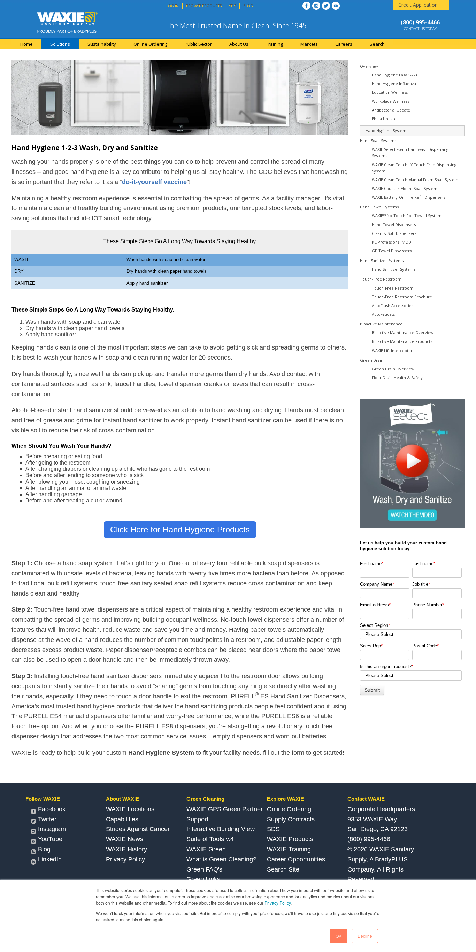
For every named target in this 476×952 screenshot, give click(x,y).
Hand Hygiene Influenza (394, 83)
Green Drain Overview (393, 368)
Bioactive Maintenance (381, 324)
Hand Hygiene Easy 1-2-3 (394, 74)
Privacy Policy (277, 903)
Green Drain (371, 360)
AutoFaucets (383, 314)
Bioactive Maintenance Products (402, 341)
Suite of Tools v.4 (210, 839)
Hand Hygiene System (386, 130)
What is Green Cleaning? (221, 859)
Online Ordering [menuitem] (150, 44)
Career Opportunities (296, 859)
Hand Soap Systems (378, 140)
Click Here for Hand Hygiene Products (180, 529)
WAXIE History (126, 849)
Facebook (52, 809)
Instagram (52, 829)
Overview (369, 66)
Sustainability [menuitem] (101, 44)
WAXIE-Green (206, 849)
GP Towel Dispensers (392, 250)
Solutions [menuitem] (60, 44)
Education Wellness (390, 92)
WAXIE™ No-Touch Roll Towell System (407, 215)
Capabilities (122, 819)
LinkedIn (50, 859)
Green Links (203, 879)
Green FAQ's (204, 869)
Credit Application (418, 4)
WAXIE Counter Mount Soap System (404, 188)
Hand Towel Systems (379, 206)
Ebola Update (384, 118)
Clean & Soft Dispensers (394, 233)
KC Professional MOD (391, 242)
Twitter (47, 819)
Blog (44, 849)
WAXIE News (124, 839)
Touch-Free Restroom (380, 279)
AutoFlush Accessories (392, 305)
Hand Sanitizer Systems (382, 260)
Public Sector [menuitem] (198, 44)
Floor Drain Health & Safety (397, 377)
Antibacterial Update (391, 110)
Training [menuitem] (274, 44)
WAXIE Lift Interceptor (392, 350)
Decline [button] (365, 936)
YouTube (50, 839)
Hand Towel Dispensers (394, 224)
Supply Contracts (291, 819)
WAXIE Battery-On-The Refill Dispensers (408, 197)
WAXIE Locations (130, 809)
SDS (273, 829)
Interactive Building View (220, 829)
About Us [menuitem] (238, 44)
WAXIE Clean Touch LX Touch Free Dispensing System (414, 168)
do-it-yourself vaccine (154, 181)
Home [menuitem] (26, 44)
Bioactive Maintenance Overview (402, 332)
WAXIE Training (289, 849)
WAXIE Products (290, 839)
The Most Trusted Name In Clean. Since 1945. (237, 25)
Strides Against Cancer (138, 829)
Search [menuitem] (377, 44)
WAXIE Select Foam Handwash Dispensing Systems (410, 152)
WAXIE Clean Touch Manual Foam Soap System (415, 179)
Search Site (283, 869)
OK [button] (338, 936)
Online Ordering (289, 809)
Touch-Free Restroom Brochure (402, 296)
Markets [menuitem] (309, 44)
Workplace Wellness (390, 101)
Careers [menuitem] (343, 44)
